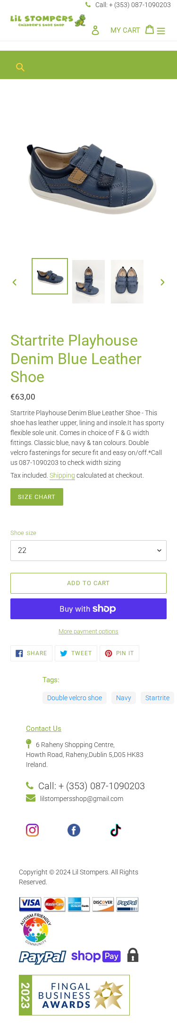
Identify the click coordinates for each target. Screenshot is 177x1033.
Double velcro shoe (74, 698)
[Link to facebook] (88, 834)
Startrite (157, 698)
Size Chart (37, 496)
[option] (50, 276)
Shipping (62, 475)
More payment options (88, 631)
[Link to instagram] (46, 834)
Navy (123, 698)
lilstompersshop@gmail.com (81, 798)
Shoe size (23, 532)
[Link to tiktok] (130, 834)
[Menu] (161, 30)
